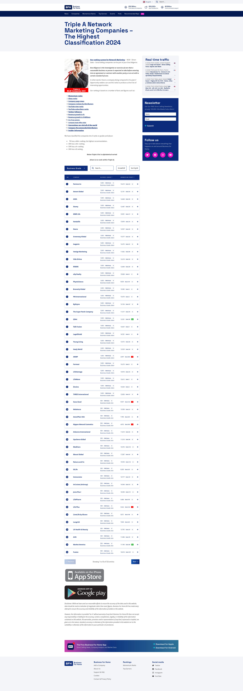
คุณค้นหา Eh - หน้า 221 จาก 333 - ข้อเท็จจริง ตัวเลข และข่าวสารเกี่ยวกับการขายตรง (158, 88)
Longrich (76, 522)
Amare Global (78, 192)
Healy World (77, 349)
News (66, 14)
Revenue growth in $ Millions (79, 117)
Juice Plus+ (77, 492)
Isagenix (76, 244)
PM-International (79, 297)
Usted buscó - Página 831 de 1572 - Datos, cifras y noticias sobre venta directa (159, 81)
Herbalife (76, 222)
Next (134, 562)
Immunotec (77, 477)
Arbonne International (81, 432)
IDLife (75, 469)
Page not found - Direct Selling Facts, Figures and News (158, 65)
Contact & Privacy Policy (102, 679)
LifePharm (77, 499)
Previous (71, 562)
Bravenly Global (79, 289)
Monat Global (78, 454)
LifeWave (76, 379)
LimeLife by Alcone (80, 514)
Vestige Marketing (80, 252)
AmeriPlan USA (79, 417)
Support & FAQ (99, 672)
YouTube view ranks (75, 107)
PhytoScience (78, 282)
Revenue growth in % (76, 115)
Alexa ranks (72, 99)
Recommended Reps (131, 14)
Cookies (96, 676)
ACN (74, 537)
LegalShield (77, 334)
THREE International (81, 394)
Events (112, 14)
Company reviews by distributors (80, 104)
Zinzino (76, 387)
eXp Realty (77, 274)
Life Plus (76, 507)
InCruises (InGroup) (80, 484)
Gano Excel (77, 402)
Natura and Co (78, 462)
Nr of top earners (74, 120)
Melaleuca (77, 409)
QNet (75, 319)
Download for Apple (165, 644)
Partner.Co (77, 184)
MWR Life (76, 214)
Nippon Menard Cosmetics (83, 424)
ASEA (75, 199)
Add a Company (99, 665)
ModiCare (76, 447)
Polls (119, 14)
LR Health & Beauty (80, 530)
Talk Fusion (77, 327)
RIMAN (75, 267)
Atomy (75, 207)
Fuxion (75, 552)
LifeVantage (77, 372)
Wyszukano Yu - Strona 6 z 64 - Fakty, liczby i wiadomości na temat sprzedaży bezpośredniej (158, 73)
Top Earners (103, 14)
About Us (97, 669)
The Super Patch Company (83, 312)
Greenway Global (79, 237)
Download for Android (166, 648)
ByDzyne (76, 304)
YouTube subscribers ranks (78, 109)
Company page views (76, 101)
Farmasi (76, 364)
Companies (75, 14)
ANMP (75, 357)
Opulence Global (79, 439)
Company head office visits (77, 123)
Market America (79, 545)
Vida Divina (77, 259)
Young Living (78, 342)
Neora (75, 229)
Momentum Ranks (89, 14)
